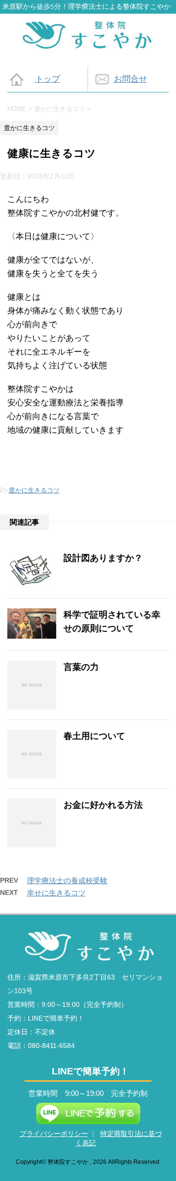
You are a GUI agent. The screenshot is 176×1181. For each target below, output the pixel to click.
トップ (47, 79)
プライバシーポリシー (54, 1133)
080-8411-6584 (51, 1045)
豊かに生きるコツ (34, 490)
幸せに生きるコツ (56, 893)
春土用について (94, 736)
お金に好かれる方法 (103, 805)
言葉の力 (81, 667)
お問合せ (130, 79)
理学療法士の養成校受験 (67, 880)
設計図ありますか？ (103, 558)
